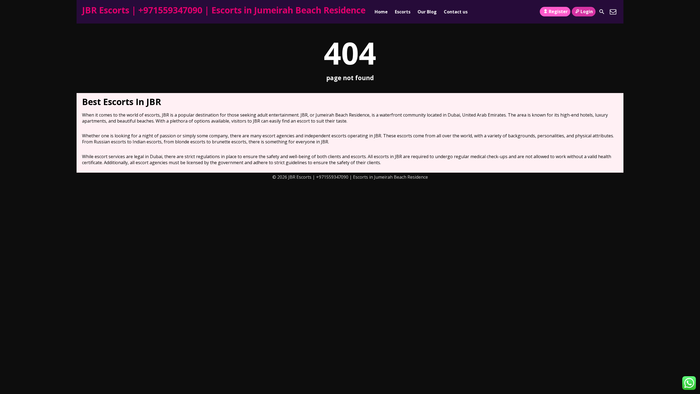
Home (381, 12)
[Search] (602, 12)
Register (558, 11)
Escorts (402, 12)
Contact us (456, 12)
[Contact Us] (613, 12)
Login (587, 11)
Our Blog (427, 12)
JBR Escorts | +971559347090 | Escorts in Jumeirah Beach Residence (224, 10)
